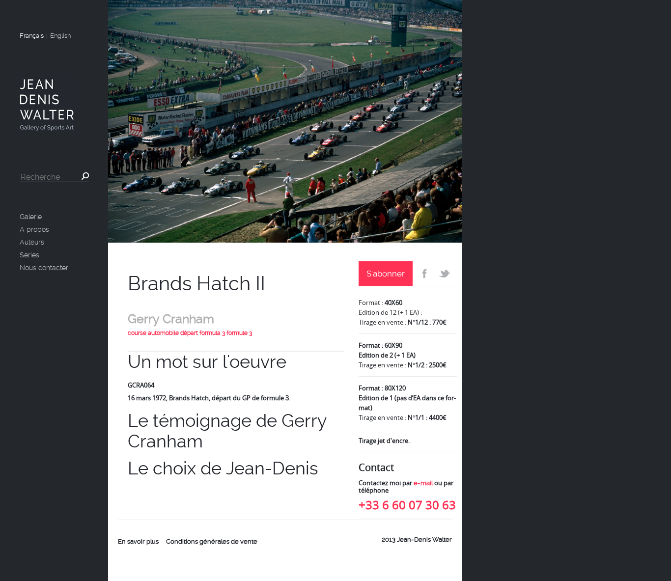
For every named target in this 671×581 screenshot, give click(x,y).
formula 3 (212, 333)
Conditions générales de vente (211, 541)
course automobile (153, 333)
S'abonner (385, 273)
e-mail (423, 483)
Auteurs (32, 242)
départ (189, 333)
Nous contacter (44, 268)
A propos (34, 229)
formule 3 (239, 333)
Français (32, 35)
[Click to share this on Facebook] (424, 273)
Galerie (31, 217)
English (60, 35)
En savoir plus (138, 541)
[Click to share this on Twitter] (446, 273)
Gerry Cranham (171, 319)
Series (29, 255)
